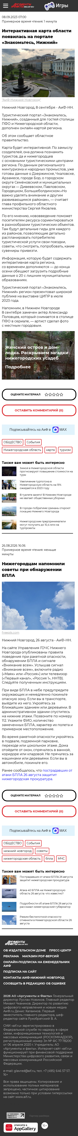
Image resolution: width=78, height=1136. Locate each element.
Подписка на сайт (20, 971)
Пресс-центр (60, 950)
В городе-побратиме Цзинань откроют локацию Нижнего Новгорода (45, 510)
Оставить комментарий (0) (39, 410)
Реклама (11, 956)
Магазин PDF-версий (40, 956)
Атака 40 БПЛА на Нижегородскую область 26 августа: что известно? (42, 892)
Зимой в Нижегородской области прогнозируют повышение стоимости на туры (46, 471)
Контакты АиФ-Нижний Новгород (33, 978)
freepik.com (10, 632)
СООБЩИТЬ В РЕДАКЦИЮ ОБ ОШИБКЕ (34, 983)
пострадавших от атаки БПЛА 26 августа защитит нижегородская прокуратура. (37, 775)
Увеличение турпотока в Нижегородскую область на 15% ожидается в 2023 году (40, 485)
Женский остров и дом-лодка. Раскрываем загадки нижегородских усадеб (36, 353)
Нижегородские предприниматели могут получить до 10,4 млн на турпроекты (43, 525)
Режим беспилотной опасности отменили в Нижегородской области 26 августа (46, 920)
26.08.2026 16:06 (14, 546)
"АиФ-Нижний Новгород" (21, 100)
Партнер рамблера (39, 1116)
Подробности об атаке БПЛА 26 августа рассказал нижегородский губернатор (46, 905)
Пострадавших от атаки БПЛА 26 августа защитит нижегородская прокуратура (46, 878)
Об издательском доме (24, 950)
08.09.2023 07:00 (14, 17)
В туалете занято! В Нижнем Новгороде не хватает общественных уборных (45, 496)
